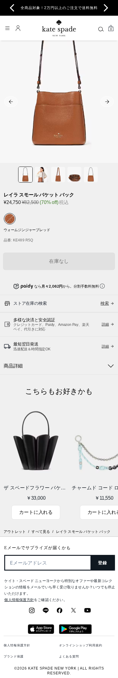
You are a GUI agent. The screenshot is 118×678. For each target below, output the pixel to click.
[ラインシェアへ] (45, 612)
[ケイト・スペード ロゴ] (59, 28)
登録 (102, 562)
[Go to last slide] (12, 8)
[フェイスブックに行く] (59, 612)
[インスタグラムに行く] (31, 612)
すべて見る (40, 532)
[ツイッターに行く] (73, 612)
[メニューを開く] (7, 28)
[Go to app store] (41, 632)
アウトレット (15, 532)
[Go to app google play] (75, 632)
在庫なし (59, 261)
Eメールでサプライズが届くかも (37, 548)
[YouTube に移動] (87, 612)
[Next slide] (106, 8)
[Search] (101, 29)
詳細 (105, 324)
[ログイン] (18, 28)
